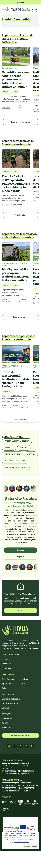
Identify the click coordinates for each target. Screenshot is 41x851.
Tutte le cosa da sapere (20, 122)
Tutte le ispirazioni (20, 317)
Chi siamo (6, 659)
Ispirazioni (6, 683)
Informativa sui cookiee (21, 842)
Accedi (34, 9)
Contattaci (6, 668)
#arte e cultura (12, 454)
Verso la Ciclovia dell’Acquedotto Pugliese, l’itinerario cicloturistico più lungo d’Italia (16, 183)
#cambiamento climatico (17, 441)
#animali (9, 448)
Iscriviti (20, 610)
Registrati (20, 557)
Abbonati (20, 550)
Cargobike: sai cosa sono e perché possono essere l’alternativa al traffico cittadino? (15, 79)
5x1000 (5, 723)
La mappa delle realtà (11, 699)
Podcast (24, 679)
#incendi (31, 454)
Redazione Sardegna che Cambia (10, 406)
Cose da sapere (8, 679)
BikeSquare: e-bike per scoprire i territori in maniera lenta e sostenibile (15, 275)
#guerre (24, 448)
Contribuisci (7, 718)
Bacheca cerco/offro (10, 703)
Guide (4, 688)
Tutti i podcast (20, 420)
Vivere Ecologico (10, 92)
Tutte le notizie (20, 215)
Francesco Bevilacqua (6, 107)
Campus (5, 708)
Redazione (18, 204)
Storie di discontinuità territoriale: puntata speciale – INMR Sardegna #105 (16, 379)
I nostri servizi (8, 664)
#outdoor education (15, 461)
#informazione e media (16, 467)
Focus (23, 683)
